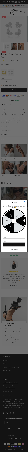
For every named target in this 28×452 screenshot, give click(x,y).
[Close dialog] (25, 201)
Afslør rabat (14, 245)
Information (5, 234)
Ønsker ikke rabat (14, 249)
